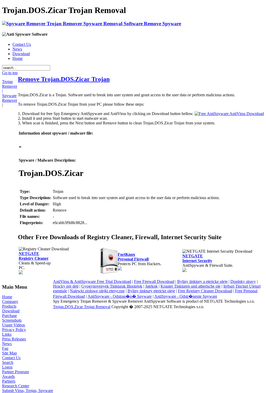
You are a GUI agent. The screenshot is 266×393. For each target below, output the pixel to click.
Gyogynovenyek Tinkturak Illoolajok (111, 286)
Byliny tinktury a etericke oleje (202, 281)
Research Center (15, 386)
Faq (5, 348)
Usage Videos (13, 325)
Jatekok (151, 286)
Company (10, 301)
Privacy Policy (14, 329)
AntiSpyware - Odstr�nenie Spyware (185, 296)
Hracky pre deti (65, 286)
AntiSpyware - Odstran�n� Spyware (120, 296)
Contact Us (21, 44)
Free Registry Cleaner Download (205, 291)
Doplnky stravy (243, 281)
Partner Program (15, 372)
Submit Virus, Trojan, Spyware (27, 390)
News (17, 49)
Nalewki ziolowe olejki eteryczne (97, 291)
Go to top (10, 73)
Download (21, 54)
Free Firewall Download (154, 281)
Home (17, 58)
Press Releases (14, 339)
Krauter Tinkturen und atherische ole (191, 286)
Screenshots (12, 320)
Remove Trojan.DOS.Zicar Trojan (64, 79)
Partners (8, 381)
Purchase (9, 315)
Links (6, 334)
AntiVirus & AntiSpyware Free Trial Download (92, 281)
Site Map (9, 353)
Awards (8, 376)
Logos (7, 367)
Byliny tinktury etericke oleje (151, 291)
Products (9, 306)
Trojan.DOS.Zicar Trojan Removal (81, 307)
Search (7, 362)
